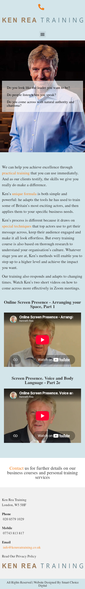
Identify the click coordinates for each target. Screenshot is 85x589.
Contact (16, 468)
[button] (42, 34)
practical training (16, 173)
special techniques (16, 226)
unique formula (24, 193)
